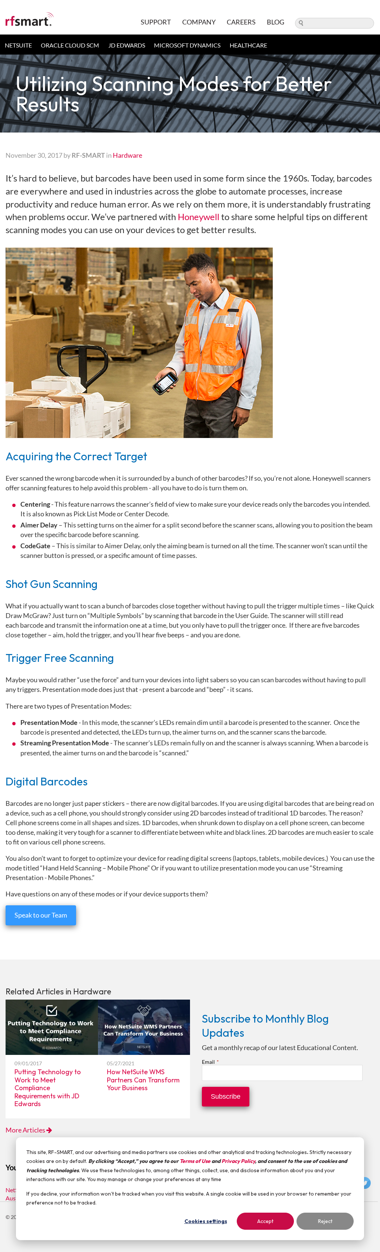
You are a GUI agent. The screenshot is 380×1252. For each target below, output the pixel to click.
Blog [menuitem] (275, 22)
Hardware (127, 155)
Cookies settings (205, 1221)
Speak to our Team (40, 915)
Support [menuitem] (156, 22)
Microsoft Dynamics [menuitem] (187, 45)
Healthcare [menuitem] (248, 45)
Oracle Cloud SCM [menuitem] (70, 45)
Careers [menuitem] (241, 22)
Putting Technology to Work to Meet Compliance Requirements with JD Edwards (47, 1088)
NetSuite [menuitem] (18, 45)
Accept (265, 1221)
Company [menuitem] (199, 22)
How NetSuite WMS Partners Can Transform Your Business (143, 1080)
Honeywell (198, 216)
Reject (325, 1221)
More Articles (26, 1130)
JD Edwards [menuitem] (126, 45)
